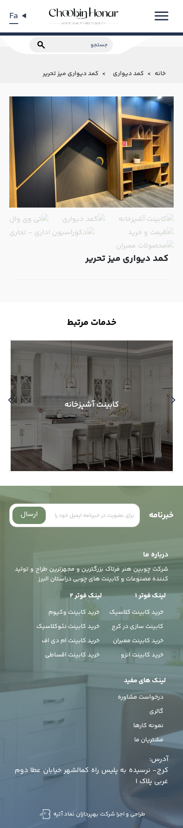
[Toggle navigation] (161, 16)
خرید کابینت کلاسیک (136, 612)
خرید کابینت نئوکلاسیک (67, 627)
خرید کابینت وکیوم (73, 612)
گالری (156, 711)
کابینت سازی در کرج (137, 627)
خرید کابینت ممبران (138, 641)
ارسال (29, 514)
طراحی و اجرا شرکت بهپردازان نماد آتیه (98, 814)
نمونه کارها (148, 726)
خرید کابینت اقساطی (72, 655)
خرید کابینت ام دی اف (70, 641)
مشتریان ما (148, 740)
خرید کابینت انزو (142, 655)
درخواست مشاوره (140, 697)
